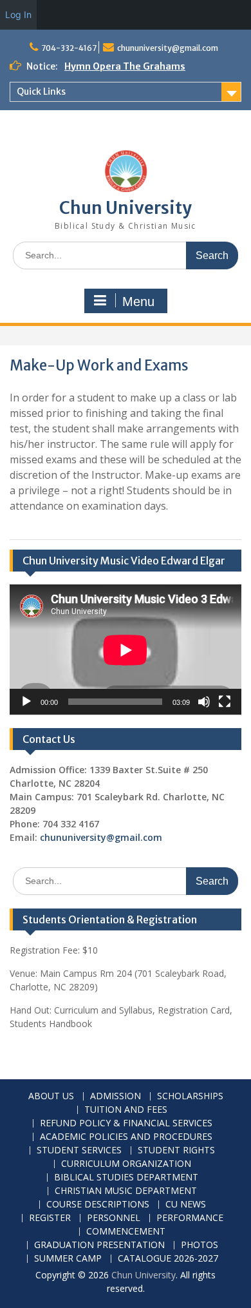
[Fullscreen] (224, 701)
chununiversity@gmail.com (167, 48)
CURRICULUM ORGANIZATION (126, 1164)
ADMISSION (115, 1096)
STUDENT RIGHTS (176, 1150)
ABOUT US (51, 1096)
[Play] (26, 701)
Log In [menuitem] (18, 14)
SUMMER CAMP (68, 1259)
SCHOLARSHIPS (190, 1096)
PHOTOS (199, 1245)
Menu (138, 301)
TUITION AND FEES (125, 1110)
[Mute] (204, 701)
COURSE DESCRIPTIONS (97, 1204)
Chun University (125, 207)
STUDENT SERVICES (79, 1150)
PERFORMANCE (189, 1218)
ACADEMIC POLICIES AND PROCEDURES (126, 1137)
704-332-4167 (69, 48)
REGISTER (50, 1218)
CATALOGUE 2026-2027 (168, 1259)
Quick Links (41, 91)
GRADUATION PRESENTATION (99, 1245)
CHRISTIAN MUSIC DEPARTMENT (126, 1191)
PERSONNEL (113, 1218)
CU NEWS (185, 1204)
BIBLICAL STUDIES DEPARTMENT (126, 1177)
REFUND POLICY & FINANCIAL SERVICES (126, 1123)
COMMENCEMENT (125, 1231)
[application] (125, 649)
